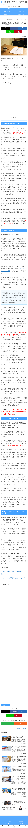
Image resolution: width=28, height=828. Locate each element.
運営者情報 (20, 823)
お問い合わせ (7, 823)
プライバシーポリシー (20, 819)
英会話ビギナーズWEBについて (7, 819)
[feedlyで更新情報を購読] (7, 723)
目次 (12, 117)
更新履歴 (21, 821)
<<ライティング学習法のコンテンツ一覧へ (13, 578)
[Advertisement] (14, 98)
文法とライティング (6, 705)
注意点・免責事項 (7, 821)
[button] (25, 434)
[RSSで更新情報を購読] (20, 723)
